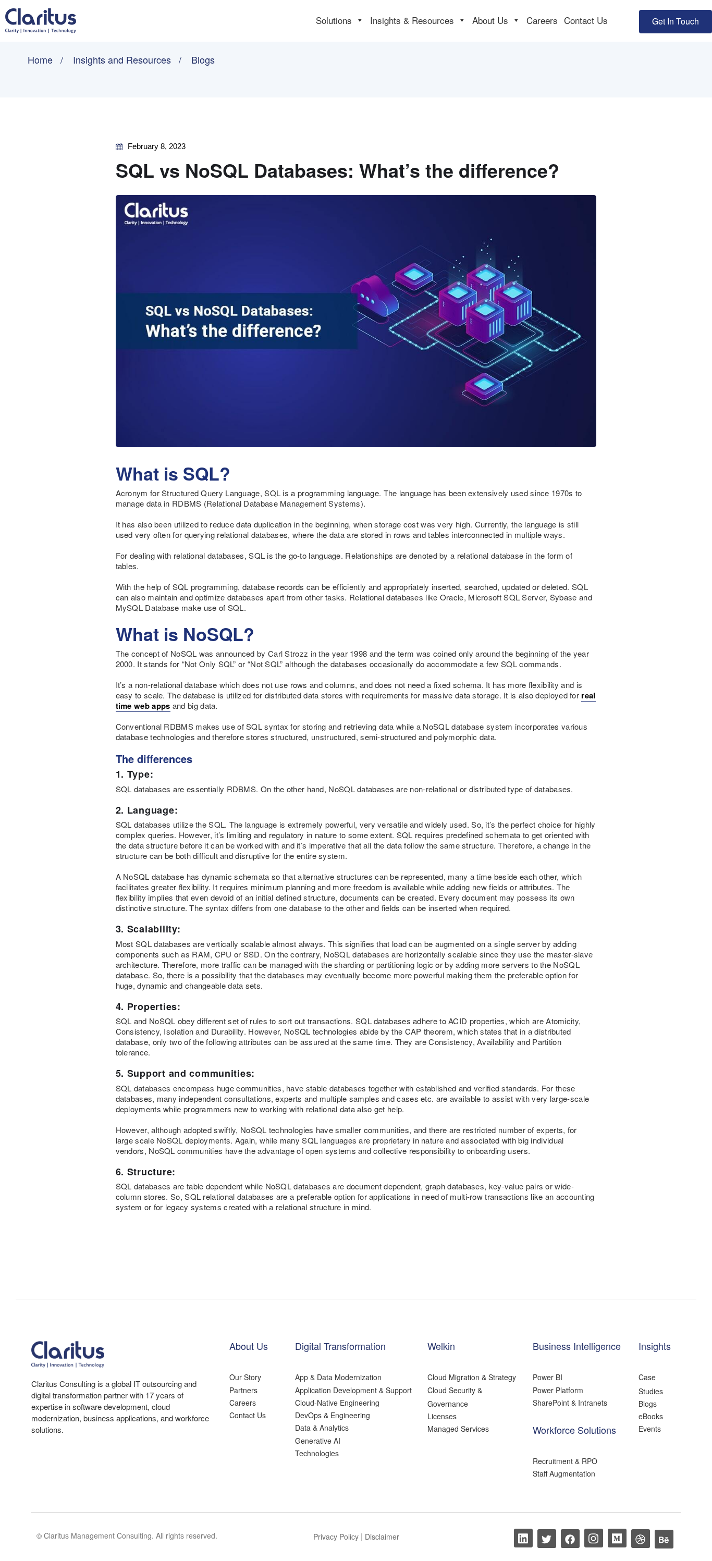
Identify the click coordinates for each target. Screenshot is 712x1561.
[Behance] (664, 1539)
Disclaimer (382, 1536)
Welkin (441, 1346)
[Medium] (617, 1538)
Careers (542, 20)
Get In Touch (675, 21)
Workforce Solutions (574, 1429)
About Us (490, 20)
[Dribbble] (640, 1538)
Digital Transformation (340, 1346)
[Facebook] (570, 1538)
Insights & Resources (412, 20)
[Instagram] (593, 1538)
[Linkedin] (523, 1538)
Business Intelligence (577, 1346)
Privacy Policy (337, 1536)
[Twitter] (546, 1538)
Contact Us (586, 20)
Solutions (334, 20)
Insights (655, 1346)
